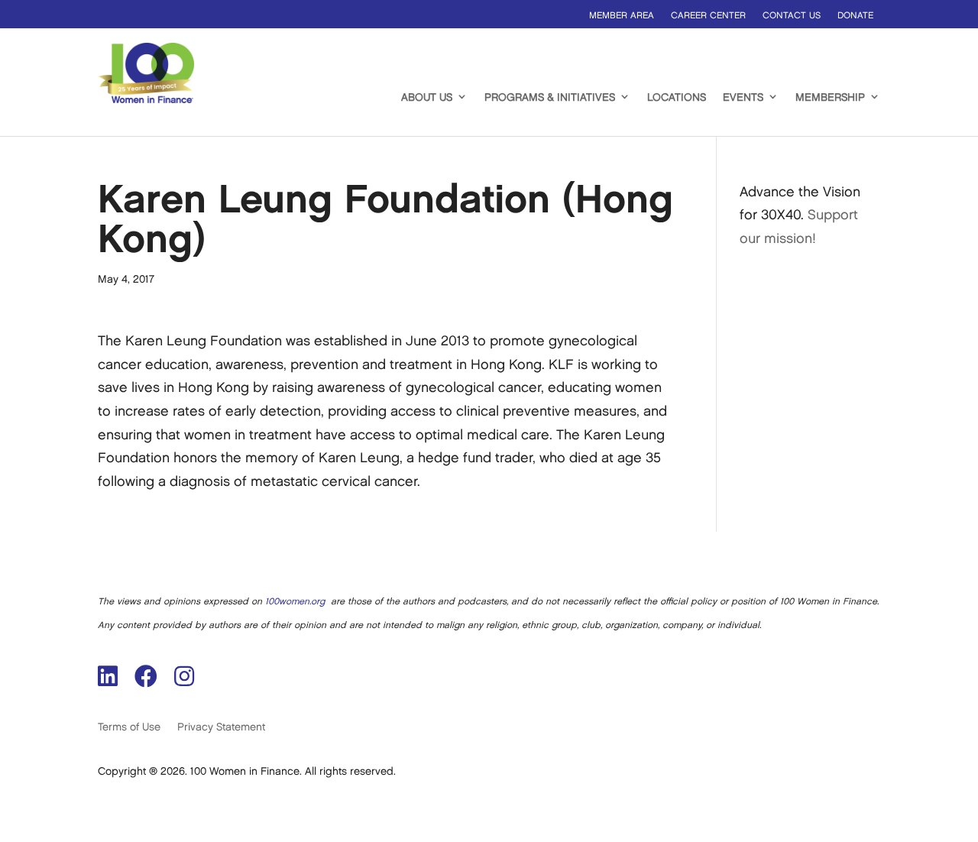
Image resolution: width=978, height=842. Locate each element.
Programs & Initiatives (549, 97)
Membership (830, 97)
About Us (426, 97)
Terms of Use (129, 727)
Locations (676, 97)
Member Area (621, 15)
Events (743, 97)
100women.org (295, 601)
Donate (855, 15)
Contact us (792, 15)
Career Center (708, 15)
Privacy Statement (221, 727)
